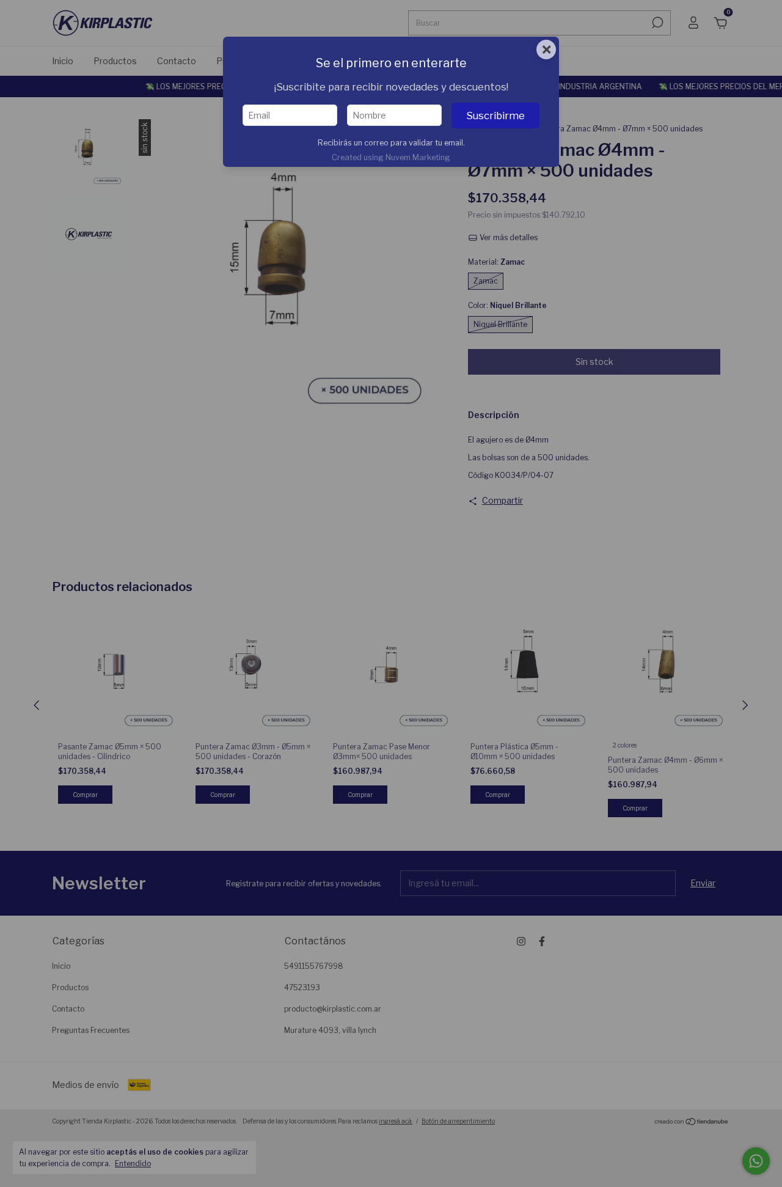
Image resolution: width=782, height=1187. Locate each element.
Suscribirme (495, 115)
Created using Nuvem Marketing (391, 157)
